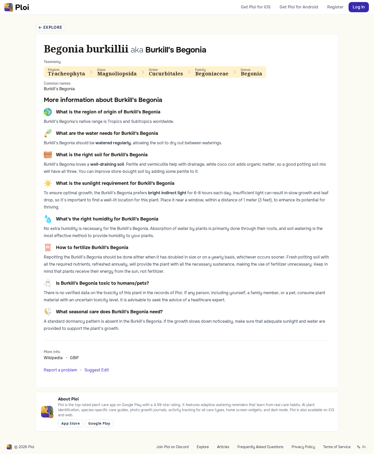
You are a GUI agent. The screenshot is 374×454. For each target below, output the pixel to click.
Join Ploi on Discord (172, 447)
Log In (359, 7)
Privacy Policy (303, 447)
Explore (203, 447)
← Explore (50, 27)
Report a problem (60, 370)
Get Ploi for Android (299, 7)
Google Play (99, 423)
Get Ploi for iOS (255, 7)
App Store (70, 423)
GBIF (74, 357)
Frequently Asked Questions (260, 447)
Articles (223, 447)
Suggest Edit (96, 370)
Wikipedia (53, 357)
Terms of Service (337, 447)
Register (335, 7)
